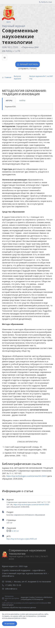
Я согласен (9, 623)
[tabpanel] (27, 106)
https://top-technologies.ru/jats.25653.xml (22, 539)
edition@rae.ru (8, 576)
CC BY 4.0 (15, 531)
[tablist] (27, 100)
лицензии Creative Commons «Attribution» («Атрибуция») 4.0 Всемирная (36, 598)
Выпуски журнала (17, 77)
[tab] (9, 100)
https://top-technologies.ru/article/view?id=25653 (31, 504)
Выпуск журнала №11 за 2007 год (41, 77)
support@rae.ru (38, 570)
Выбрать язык (46, 2)
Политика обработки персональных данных (19, 607)
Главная (8, 77)
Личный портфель (29, 64)
